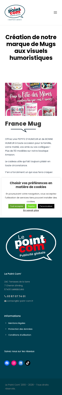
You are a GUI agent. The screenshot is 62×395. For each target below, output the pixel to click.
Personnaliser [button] (46, 206)
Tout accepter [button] (16, 206)
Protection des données (20, 329)
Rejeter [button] (31, 206)
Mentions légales (16, 323)
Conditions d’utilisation (19, 334)
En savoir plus (31, 210)
